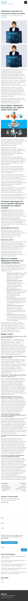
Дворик (4, 2)
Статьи (2, 582)
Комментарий (5, 502)
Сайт (2, 528)
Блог (2, 580)
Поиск (2, 547)
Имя (2, 518)
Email (3, 523)
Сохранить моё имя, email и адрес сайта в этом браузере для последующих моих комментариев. (12, 537)
